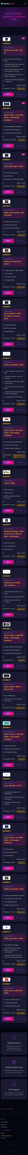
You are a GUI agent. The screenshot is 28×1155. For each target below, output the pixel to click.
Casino (8, 3)
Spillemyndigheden (6, 1136)
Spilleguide (4, 1127)
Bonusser (3, 1124)
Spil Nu (8, 94)
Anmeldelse (19, 94)
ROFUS (3, 1133)
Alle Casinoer (4, 1122)
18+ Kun (3, 1138)
